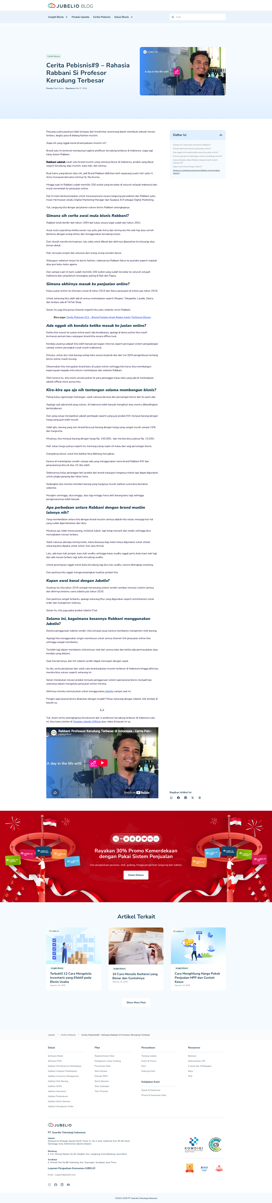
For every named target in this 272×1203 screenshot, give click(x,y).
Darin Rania (55, 88)
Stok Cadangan (102, 1086)
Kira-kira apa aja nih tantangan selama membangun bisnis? (197, 156)
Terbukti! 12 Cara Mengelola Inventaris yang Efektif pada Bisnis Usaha (70, 977)
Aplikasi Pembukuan (58, 1096)
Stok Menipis (101, 1071)
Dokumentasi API (196, 1060)
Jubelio (109, 691)
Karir (143, 1066)
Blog (190, 1071)
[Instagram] (49, 1184)
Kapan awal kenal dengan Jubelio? (187, 166)
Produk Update (80, 17)
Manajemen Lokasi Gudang (108, 1060)
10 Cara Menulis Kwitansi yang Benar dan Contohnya (135, 976)
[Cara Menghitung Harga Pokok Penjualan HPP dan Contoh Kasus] (198, 945)
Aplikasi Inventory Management (63, 1076)
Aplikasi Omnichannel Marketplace (64, 1066)
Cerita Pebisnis (101, 17)
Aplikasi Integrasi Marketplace (62, 1071)
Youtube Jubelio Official (87, 721)
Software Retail (55, 1055)
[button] (220, 135)
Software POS (55, 1060)
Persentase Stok (102, 1066)
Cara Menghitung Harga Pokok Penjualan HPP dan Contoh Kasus (197, 977)
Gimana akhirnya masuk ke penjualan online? (192, 148)
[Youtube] (68, 1184)
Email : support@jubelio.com (62, 1174)
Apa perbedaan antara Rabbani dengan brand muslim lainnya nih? (195, 161)
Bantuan (192, 1055)
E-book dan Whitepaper (200, 1066)
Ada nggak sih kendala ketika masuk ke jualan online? (195, 152)
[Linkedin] (62, 1184)
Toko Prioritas (101, 1091)
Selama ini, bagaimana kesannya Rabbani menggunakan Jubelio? (196, 171)
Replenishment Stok (104, 1055)
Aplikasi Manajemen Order (61, 1106)
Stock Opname (102, 1081)
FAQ (190, 1076)
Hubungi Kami (148, 1071)
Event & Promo (148, 1060)
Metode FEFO (101, 1076)
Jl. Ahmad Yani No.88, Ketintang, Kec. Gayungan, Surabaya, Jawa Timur (82, 1162)
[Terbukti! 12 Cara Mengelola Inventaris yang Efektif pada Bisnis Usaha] (73, 945)
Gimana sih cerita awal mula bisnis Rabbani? (191, 145)
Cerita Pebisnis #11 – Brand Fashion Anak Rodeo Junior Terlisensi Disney (108, 317)
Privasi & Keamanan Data (153, 1095)
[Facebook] (55, 1184)
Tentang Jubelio (149, 1055)
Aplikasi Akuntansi (57, 1091)
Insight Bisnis (56, 17)
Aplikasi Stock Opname (59, 1101)
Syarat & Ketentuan (150, 1090)
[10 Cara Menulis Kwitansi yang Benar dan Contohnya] (136, 945)
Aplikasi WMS (55, 1086)
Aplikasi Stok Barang (58, 1081)
